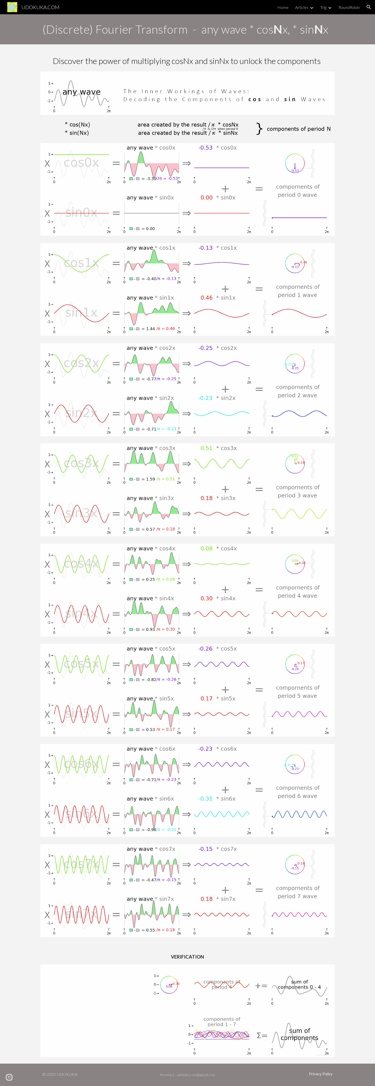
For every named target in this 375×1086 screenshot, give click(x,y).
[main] (187, 29)
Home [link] (283, 7)
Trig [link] (323, 7)
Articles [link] (301, 7)
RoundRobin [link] (349, 7)
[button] (369, 7)
